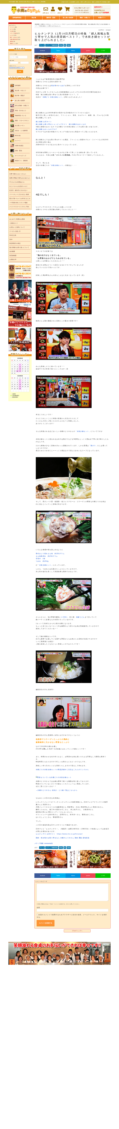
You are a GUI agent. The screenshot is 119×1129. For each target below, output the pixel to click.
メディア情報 (38, 843)
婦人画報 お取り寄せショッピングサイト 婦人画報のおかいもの (61, 124)
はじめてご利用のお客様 (17, 219)
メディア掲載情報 (52, 45)
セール (11, 29)
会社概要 (72, 2)
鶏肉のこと (13, 43)
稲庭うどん (80, 617)
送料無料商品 (16, 17)
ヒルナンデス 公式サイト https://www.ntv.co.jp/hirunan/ (59, 834)
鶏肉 (68, 45)
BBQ (16, 67)
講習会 (11, 41)
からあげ (61, 85)
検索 (20, 71)
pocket (88, 50)
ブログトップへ (77, 931)
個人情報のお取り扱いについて (19, 247)
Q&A (10, 239)
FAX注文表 (12, 235)
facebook (42, 50)
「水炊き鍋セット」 (57, 165)
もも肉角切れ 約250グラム (47, 556)
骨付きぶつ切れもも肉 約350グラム (50, 553)
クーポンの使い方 (15, 231)
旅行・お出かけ (14, 37)
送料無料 (11, 67)
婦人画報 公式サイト (44, 121)
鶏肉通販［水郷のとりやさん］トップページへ (47, 24)
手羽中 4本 (40, 558)
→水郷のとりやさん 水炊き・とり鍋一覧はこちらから (56, 790)
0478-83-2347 (82, 10)
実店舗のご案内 (106, 2)
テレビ (42, 45)
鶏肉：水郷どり (85, 17)
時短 (60, 45)
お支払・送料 (79, 2)
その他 (11, 31)
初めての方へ (65, 2)
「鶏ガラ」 (93, 445)
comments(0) (48, 843)
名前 (38, 907)
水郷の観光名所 (14, 39)
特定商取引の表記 (15, 243)
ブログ (63, 24)
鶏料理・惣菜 (50, 17)
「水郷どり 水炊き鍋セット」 (52, 97)
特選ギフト (102, 17)
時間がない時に (21, 67)
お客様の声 (98, 2)
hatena (73, 50)
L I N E (103, 50)
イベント (12, 27)
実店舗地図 (12, 255)
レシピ (11, 35)
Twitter (58, 50)
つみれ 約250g (42, 561)
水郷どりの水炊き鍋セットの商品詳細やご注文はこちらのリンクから (62, 769)
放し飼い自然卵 (68, 17)
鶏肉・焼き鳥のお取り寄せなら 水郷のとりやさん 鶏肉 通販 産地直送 (63, 838)
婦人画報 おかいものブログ (46, 129)
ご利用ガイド (13, 223)
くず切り (64, 617)
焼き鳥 (34, 17)
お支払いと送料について (17, 227)
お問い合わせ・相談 (89, 2)
